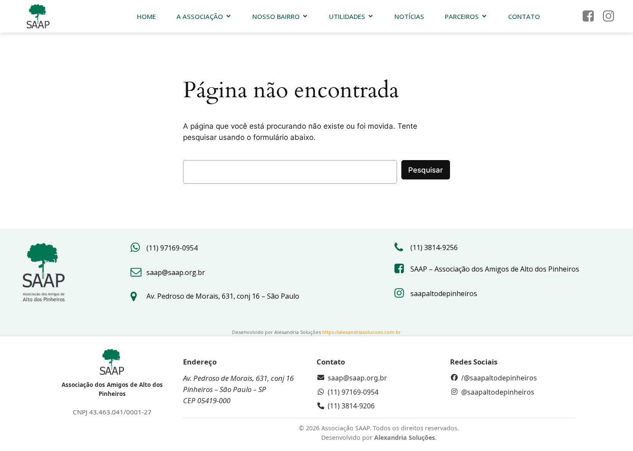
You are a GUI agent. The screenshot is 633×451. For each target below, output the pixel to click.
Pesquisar (425, 170)
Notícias (409, 16)
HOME (146, 16)
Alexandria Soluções (404, 437)
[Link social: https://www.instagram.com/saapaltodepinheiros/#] (612, 16)
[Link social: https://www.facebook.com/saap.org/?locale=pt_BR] (591, 16)
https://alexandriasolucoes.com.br (361, 332)
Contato (524, 16)
